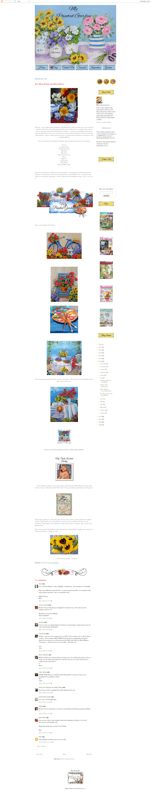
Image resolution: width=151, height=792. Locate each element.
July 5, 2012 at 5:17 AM (45, 601)
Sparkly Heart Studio (45, 697)
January (102, 413)
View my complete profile (103, 122)
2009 (100, 422)
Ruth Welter (42, 717)
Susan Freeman (43, 605)
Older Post (89, 754)
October (102, 369)
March (102, 407)
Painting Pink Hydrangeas (104, 385)
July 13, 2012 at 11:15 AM (46, 742)
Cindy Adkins (43, 672)
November (103, 366)
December (103, 364)
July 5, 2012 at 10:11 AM (46, 693)
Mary (40, 584)
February (103, 410)
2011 (100, 416)
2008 (100, 425)
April (101, 404)
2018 (100, 344)
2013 (100, 358)
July (101, 378)
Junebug (41, 622)
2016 (100, 350)
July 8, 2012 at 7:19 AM (45, 733)
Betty (40, 737)
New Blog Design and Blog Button (106, 394)
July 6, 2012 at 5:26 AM (45, 702)
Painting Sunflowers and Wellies (105, 381)
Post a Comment (41, 746)
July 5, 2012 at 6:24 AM (45, 629)
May (101, 401)
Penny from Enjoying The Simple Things (50, 687)
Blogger (83, 788)
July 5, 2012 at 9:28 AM (45, 683)
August (102, 375)
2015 (100, 353)
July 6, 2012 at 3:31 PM (45, 713)
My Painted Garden (103, 105)
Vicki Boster (42, 634)
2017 (100, 347)
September (103, 372)
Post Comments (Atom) (68, 759)
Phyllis (41, 706)
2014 (100, 355)
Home (64, 754)
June (101, 399)
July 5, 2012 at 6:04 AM (45, 618)
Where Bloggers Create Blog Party (105, 390)
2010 (100, 419)
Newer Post (39, 754)
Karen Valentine (63, 131)
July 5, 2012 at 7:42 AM (45, 651)
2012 (100, 361)
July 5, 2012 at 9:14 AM (45, 668)
